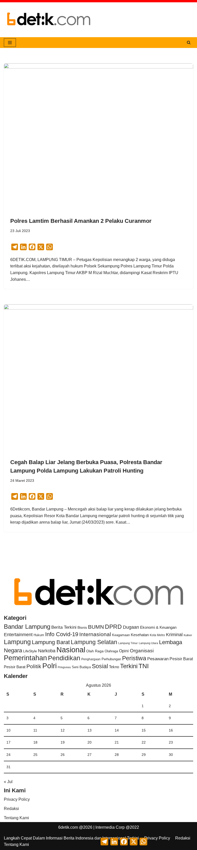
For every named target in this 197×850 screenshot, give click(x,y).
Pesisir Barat (181, 659)
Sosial (100, 666)
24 (8, 755)
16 (171, 730)
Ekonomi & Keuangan (158, 627)
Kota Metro (157, 635)
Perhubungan (111, 659)
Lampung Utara (148, 643)
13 (89, 730)
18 (35, 742)
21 (117, 742)
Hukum (39, 635)
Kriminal (174, 634)
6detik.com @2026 (75, 827)
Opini (124, 650)
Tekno (114, 667)
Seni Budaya (81, 667)
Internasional (95, 634)
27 (89, 755)
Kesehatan (140, 635)
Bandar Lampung (27, 626)
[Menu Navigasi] (10, 42)
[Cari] (189, 42)
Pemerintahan (25, 658)
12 (63, 730)
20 (89, 742)
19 (63, 742)
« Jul (8, 781)
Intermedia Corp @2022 (117, 827)
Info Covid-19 (61, 634)
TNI (144, 665)
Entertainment (18, 634)
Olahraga (111, 651)
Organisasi (142, 650)
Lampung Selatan (94, 642)
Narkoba (46, 650)
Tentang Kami (16, 818)
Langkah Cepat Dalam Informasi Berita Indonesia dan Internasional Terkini (71, 838)
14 (117, 730)
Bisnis (82, 627)
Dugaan (131, 627)
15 (144, 730)
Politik (33, 666)
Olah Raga (95, 651)
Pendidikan (64, 658)
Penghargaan (91, 659)
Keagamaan (121, 635)
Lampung (17, 641)
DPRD (113, 626)
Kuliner (188, 635)
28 (117, 755)
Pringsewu (64, 667)
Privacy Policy (17, 799)
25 (35, 755)
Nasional (70, 649)
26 (63, 755)
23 (171, 742)
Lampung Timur (128, 643)
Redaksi (11, 808)
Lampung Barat (51, 642)
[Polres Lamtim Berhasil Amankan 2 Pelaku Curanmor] (98, 134)
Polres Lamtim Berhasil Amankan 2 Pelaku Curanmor (81, 221)
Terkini (128, 666)
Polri (49, 666)
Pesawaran (158, 658)
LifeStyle (30, 651)
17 (8, 742)
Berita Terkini (63, 627)
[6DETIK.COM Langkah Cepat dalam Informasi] (49, 20)
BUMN (96, 627)
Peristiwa (134, 658)
